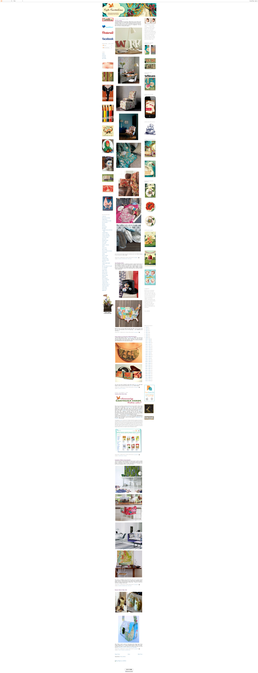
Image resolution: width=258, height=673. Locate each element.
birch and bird (104, 222)
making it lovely (105, 258)
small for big (104, 281)
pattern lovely (104, 272)
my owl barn (104, 269)
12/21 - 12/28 (148, 340)
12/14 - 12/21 (148, 342)
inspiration (124, 258)
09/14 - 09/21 (148, 365)
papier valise (104, 270)
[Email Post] (138, 257)
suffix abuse (104, 287)
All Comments (106, 47)
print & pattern (105, 278)
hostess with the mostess (107, 250)
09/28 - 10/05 (148, 361)
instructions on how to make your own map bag (127, 647)
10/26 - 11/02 (148, 354)
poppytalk (104, 276)
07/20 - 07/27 (148, 378)
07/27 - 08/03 (148, 377)
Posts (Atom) (123, 656)
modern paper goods (106, 263)
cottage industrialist (106, 235)
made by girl (104, 256)
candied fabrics (105, 232)
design (120, 258)
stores (125, 455)
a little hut (104, 216)
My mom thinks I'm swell (107, 266)
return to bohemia (105, 279)
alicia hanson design (106, 217)
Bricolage (104, 228)
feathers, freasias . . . (106, 244)
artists (120, 388)
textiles (129, 258)
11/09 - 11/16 (148, 351)
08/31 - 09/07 (148, 368)
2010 (147, 334)
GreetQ (123, 410)
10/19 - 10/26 (148, 356)
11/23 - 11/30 (148, 347)
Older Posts (140, 654)
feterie (103, 246)
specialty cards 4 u (106, 284)
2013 (147, 329)
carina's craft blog (105, 234)
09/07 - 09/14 (148, 366)
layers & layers (105, 255)
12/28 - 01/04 (148, 339)
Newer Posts (117, 654)
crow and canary (105, 237)
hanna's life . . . (105, 247)
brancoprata (104, 226)
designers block (105, 240)
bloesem (103, 225)
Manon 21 (104, 261)
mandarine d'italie (105, 260)
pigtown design (105, 275)
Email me (104, 55)
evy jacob (104, 243)
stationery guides (105, 285)
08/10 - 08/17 (148, 373)
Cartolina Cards (129, 407)
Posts (105, 45)
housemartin (104, 252)
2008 (147, 337)
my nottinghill (104, 267)
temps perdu (104, 288)
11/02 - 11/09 (148, 353)
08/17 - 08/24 (148, 372)
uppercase (104, 290)
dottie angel (104, 241)
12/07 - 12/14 (148, 344)
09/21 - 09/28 (148, 363)
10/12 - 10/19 (148, 358)
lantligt (103, 253)
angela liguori (104, 219)
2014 (147, 327)
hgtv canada (104, 249)
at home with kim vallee (106, 220)
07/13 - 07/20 (148, 380)
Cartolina (121, 455)
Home (129, 654)
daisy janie (104, 238)
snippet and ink (105, 282)
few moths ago (130, 337)
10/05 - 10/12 (148, 359)
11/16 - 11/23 (148, 349)
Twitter (103, 53)
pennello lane (104, 273)
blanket (103, 223)
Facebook (104, 56)
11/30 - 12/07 (148, 346)
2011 (147, 332)
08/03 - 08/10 (148, 375)
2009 (147, 335)
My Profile (104, 58)
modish (103, 264)
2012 (147, 330)
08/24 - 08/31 (148, 370)
